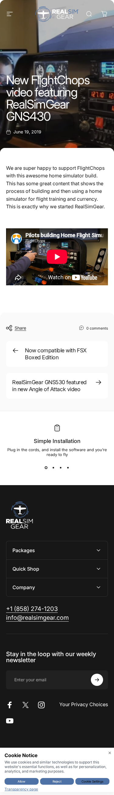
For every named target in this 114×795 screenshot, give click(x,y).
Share (20, 327)
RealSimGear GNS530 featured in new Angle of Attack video (49, 385)
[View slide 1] (46, 467)
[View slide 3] (60, 467)
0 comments (97, 328)
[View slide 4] (68, 467)
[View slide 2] (53, 467)
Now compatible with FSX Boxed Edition (56, 354)
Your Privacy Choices (83, 704)
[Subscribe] (97, 680)
